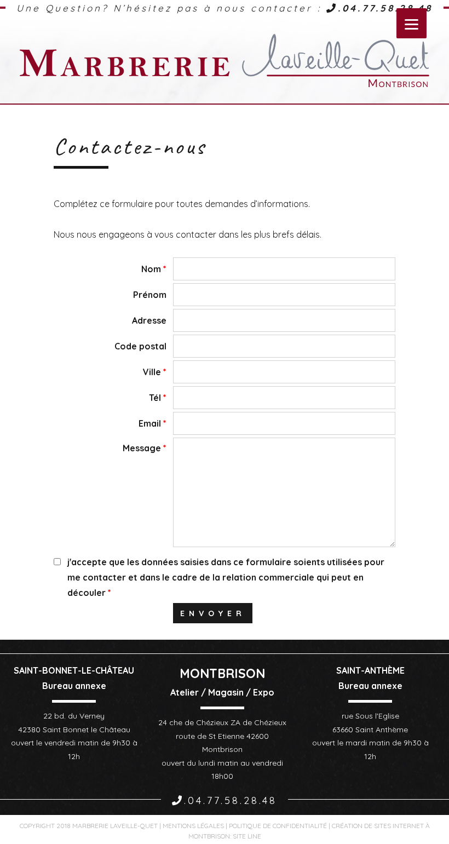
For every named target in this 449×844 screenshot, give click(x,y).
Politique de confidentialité (278, 826)
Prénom (149, 294)
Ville (154, 371)
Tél (157, 397)
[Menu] (411, 23)
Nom (153, 268)
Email (152, 423)
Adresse (149, 320)
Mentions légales (193, 826)
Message (144, 448)
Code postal (140, 346)
